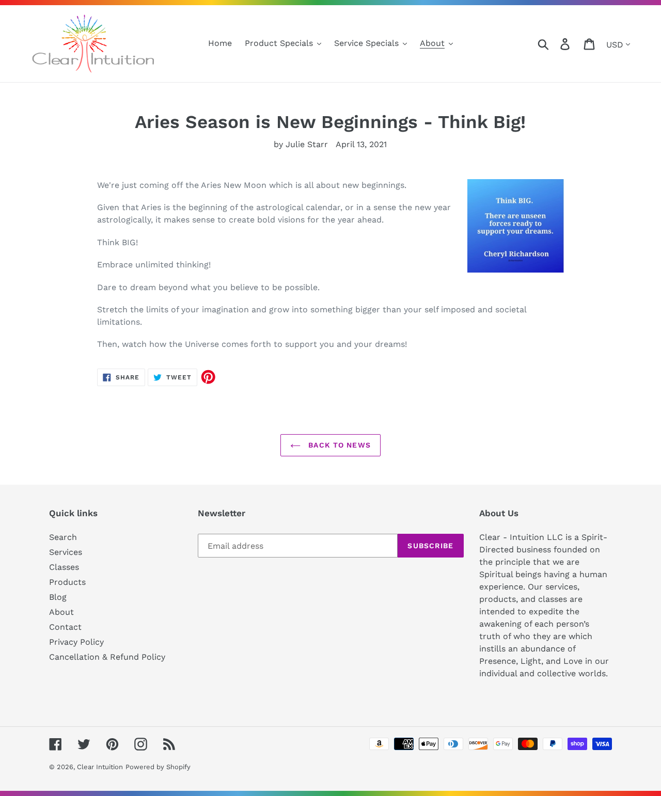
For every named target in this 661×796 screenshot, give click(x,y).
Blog (58, 597)
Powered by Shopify (158, 767)
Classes (64, 567)
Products (67, 582)
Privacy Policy (76, 642)
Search (63, 537)
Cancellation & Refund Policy (107, 657)
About (61, 612)
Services (65, 552)
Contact (65, 627)
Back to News (338, 445)
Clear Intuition (100, 767)
